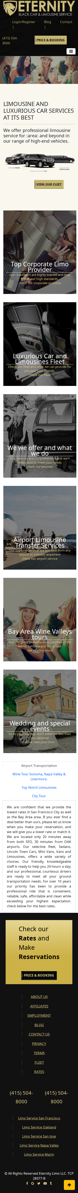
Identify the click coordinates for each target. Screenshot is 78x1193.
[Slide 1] (35, 77)
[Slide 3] (43, 77)
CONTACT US (39, 1034)
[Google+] (32, 1183)
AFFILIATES (39, 1006)
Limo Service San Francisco (39, 1118)
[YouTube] (45, 1183)
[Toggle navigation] (71, 51)
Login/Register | (23, 24)
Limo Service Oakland (39, 1127)
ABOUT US (39, 996)
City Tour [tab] (39, 796)
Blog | (47, 24)
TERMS (39, 1053)
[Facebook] (27, 1183)
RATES (39, 1071)
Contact (66, 22)
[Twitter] (38, 1183)
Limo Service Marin (39, 1154)
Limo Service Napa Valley (39, 1145)
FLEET (39, 1062)
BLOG (39, 1025)
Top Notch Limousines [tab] (39, 787)
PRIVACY (39, 1043)
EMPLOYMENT (39, 1015)
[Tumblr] (51, 1183)
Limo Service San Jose (39, 1136)
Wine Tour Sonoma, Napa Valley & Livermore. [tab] (39, 776)
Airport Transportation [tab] (39, 765)
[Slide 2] (39, 77)
